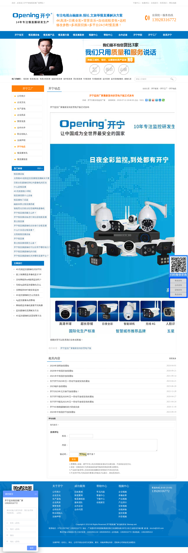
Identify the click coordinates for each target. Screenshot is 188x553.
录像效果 (123, 495)
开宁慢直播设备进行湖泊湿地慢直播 (30, 217)
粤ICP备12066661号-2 (69, 532)
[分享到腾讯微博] (156, 100)
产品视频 (123, 499)
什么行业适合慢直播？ (24, 230)
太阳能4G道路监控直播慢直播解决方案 (31, 178)
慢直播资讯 (22, 153)
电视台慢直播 (45, 79)
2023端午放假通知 (58, 386)
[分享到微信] (163, 100)
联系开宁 (167, 35)
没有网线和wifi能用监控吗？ (29, 279)
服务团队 (78, 502)
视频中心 (93, 35)
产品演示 (123, 502)
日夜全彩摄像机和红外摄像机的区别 (30, 182)
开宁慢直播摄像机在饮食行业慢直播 (30, 225)
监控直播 (106, 79)
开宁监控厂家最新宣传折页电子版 (75, 348)
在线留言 (154, 3)
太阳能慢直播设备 (22, 234)
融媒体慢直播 (57, 79)
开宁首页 (19, 35)
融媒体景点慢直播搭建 (24, 204)
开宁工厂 (152, 35)
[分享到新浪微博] (153, 100)
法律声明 (21, 140)
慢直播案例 (78, 35)
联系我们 (163, 3)
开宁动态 (172, 89)
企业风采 (21, 115)
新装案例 (78, 495)
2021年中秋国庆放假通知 (61, 376)
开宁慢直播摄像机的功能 (25, 251)
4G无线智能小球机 (22, 191)
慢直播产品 (48, 35)
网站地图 (172, 3)
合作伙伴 (21, 127)
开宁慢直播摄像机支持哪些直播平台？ (31, 256)
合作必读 (123, 35)
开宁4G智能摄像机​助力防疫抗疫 (64, 407)
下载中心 (136, 3)
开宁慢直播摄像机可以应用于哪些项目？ (32, 247)
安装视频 (123, 506)
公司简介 (21, 96)
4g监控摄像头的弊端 (25, 300)
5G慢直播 (87, 79)
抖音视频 (123, 516)
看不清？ (91, 454)
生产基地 (21, 108)
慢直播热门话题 (21, 200)
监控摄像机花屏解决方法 (27, 310)
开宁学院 (137, 35)
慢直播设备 (34, 35)
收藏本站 (145, 3)
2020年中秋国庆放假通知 (61, 371)
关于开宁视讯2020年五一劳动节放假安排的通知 (72, 396)
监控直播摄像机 (117, 79)
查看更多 (172, 358)
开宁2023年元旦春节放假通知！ (64, 391)
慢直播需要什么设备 (23, 195)
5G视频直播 (96, 79)
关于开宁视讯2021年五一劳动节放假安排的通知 (72, 402)
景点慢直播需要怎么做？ (25, 243)
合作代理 (78, 509)
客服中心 (100, 495)
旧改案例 (78, 492)
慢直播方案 (63, 35)
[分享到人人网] (160, 100)
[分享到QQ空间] (150, 100)
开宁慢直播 (19, 238)
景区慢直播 (77, 79)
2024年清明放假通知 (59, 365)
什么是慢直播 (20, 187)
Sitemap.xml (132, 524)
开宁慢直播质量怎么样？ (25, 213)
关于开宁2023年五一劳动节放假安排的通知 (70, 381)
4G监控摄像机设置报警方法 (28, 315)
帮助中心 (108, 35)
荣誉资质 (21, 121)
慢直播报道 (22, 159)
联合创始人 (22, 134)
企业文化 (21, 102)
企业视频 (123, 492)
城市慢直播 (67, 79)
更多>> (40, 168)
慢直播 (26, 79)
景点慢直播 (19, 221)
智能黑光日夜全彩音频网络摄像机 (29, 208)
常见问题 (100, 492)
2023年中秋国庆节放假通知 (62, 412)
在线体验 (123, 509)
